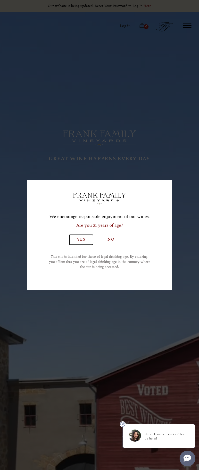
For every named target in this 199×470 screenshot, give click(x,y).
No (111, 240)
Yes (81, 240)
